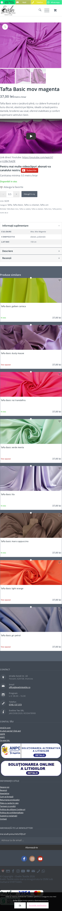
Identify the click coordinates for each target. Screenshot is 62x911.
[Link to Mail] (33, 871)
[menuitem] (38, 10)
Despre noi (4, 787)
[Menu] (45, 10)
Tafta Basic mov (12, 209)
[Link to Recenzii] (28, 871)
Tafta (9, 204)
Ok (20, 905)
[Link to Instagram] (32, 859)
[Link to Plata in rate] (8, 871)
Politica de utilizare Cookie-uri (12, 809)
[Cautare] (38, 10)
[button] (11, 187)
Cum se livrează (6, 796)
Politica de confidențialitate (11, 812)
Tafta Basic (18, 204)
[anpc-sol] (31, 768)
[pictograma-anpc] (31, 751)
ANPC (2, 737)
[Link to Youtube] (40, 859)
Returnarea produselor (10, 799)
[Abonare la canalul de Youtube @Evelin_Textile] (29, 170)
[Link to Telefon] (38, 871)
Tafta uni (44, 204)
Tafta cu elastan (31, 204)
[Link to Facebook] (24, 859)
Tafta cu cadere (25, 209)
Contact (3, 819)
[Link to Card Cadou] (3, 871)
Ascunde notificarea (37, 905)
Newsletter (4, 793)
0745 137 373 (15, 704)
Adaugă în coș (29, 194)
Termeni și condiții (8, 806)
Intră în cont (5, 727)
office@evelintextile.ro (19, 687)
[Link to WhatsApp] (43, 871)
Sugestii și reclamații (8, 815)
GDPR (2, 734)
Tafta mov (47, 209)
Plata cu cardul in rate (9, 803)
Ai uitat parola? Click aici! (10, 731)
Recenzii (3, 790)
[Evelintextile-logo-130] (25, 10)
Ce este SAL (5, 740)
